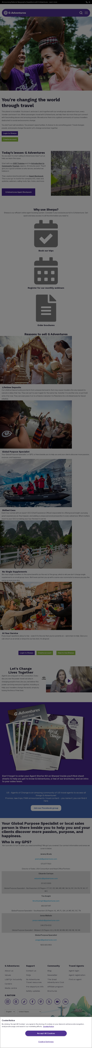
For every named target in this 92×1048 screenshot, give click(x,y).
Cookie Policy (48, 1026)
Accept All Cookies (46, 1033)
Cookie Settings (46, 1041)
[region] (46, 1032)
